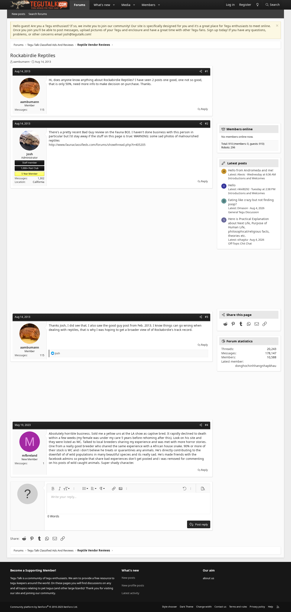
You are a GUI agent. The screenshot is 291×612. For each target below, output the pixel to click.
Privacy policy (257, 606)
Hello (231, 185)
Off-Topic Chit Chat (240, 243)
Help (270, 606)
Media (125, 5)
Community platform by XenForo (44, 606)
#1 (206, 71)
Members (148, 5)
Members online (239, 129)
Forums (79, 5)
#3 (206, 317)
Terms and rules (238, 606)
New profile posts (133, 585)
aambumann (21, 62)
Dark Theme (186, 606)
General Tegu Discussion (243, 212)
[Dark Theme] (257, 5)
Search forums (38, 14)
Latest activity (130, 593)
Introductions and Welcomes (246, 178)
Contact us (220, 606)
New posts (18, 14)
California (38, 182)
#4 (206, 425)
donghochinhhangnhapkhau (255, 366)
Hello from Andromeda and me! (250, 170)
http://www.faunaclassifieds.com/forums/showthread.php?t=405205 (97, 145)
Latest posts (237, 163)
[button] (114, 5)
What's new (102, 5)
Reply (204, 109)
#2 (206, 123)
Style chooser (169, 606)
